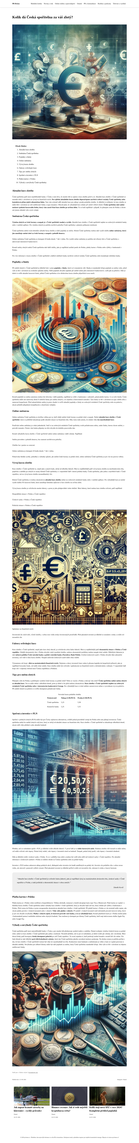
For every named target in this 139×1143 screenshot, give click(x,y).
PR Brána (16, 4)
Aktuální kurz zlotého (27, 150)
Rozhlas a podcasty (104, 4)
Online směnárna (25, 161)
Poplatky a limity (25, 157)
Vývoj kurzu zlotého (26, 164)
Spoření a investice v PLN (28, 175)
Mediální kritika (36, 4)
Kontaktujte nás (33, 1072)
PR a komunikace (90, 4)
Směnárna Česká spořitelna (28, 153)
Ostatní (79, 4)
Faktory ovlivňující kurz (28, 168)
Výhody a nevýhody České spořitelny (33, 182)
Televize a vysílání (119, 4)
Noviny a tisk (48, 4)
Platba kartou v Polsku (27, 179)
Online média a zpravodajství (65, 4)
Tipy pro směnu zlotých (27, 172)
